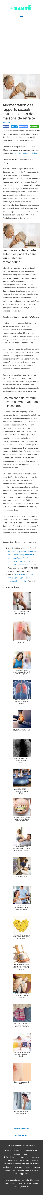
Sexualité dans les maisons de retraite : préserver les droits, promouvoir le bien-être (23, 577)
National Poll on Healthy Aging (24, 153)
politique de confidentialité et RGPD (21, 1151)
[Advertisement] (21, 45)
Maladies (6, 122)
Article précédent (22, 1128)
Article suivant (21, 1135)
